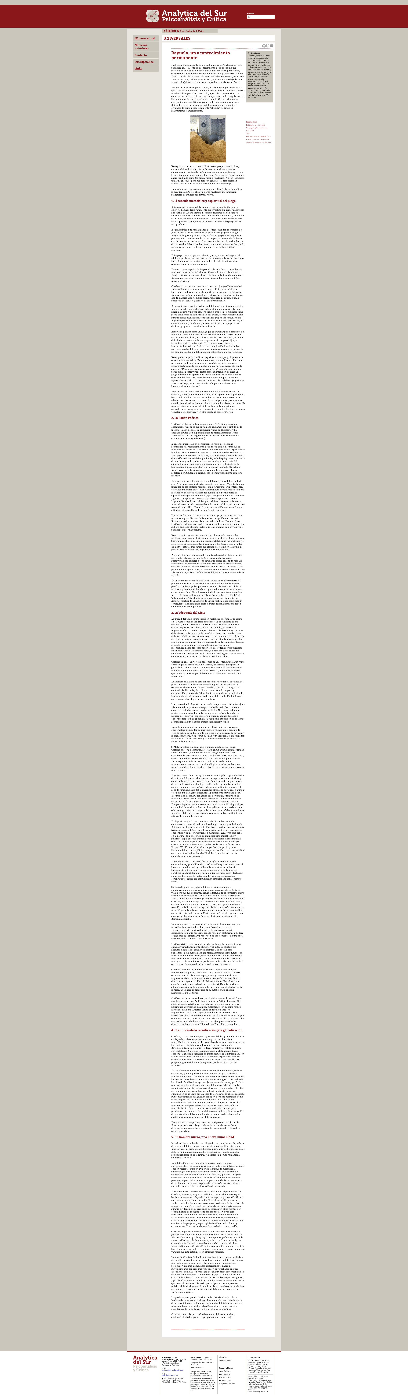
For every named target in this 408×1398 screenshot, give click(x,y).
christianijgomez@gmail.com (172, 1370)
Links (138, 68)
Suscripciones (144, 62)
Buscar (250, 13)
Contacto (141, 55)
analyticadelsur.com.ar (170, 1375)
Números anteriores (142, 46)
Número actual (145, 38)
